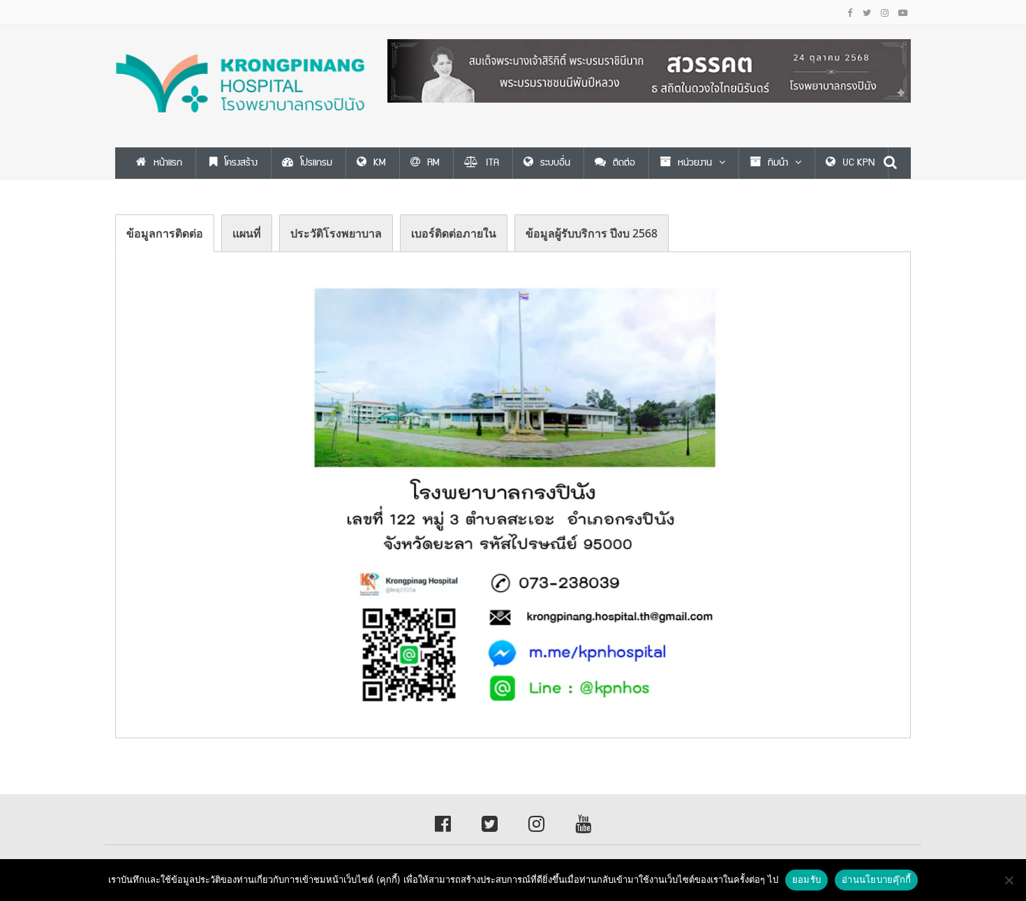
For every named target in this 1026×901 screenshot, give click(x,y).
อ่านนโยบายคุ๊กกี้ (876, 879)
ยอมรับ (806, 879)
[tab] (164, 233)
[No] (1009, 880)
